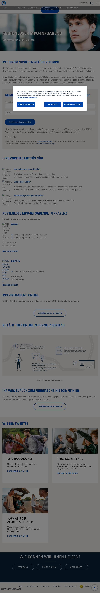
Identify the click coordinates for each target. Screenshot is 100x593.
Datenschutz (33, 97)
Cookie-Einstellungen (26, 104)
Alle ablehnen (52, 104)
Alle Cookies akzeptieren (73, 104)
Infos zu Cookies (23, 97)
